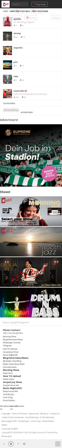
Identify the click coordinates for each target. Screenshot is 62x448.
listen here (8, 373)
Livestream (14, 17)
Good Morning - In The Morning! (39, 417)
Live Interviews (10, 367)
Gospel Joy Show (10, 352)
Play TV (22, 11)
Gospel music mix (11, 385)
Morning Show (9, 336)
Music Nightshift (10, 355)
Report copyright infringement (16, 322)
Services (9, 406)
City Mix (38, 11)
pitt (16, 62)
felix (16, 76)
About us (44, 413)
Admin (4, 424)
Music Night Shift (9, 421)
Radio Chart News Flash (14, 364)
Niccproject (6, 436)
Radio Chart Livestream (13, 417)
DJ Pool (32, 17)
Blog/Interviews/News (13, 339)
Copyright (6, 413)
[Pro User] (25, 90)
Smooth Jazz (8, 394)
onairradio (19, 90)
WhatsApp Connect (11, 342)
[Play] (11, 443)
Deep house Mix (10, 391)
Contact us (55, 413)
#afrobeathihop (11, 110)
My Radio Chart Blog (12, 361)
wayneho (18, 47)
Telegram (7, 345)
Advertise (19, 406)
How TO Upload (10, 349)
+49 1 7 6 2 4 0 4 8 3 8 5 (13, 333)
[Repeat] (24, 443)
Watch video (8, 379)
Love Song (7, 397)
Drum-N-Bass (9, 400)
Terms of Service (19, 413)
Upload (55, 17)
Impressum (34, 413)
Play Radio (41, 4)
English (14, 428)
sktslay (17, 33)
